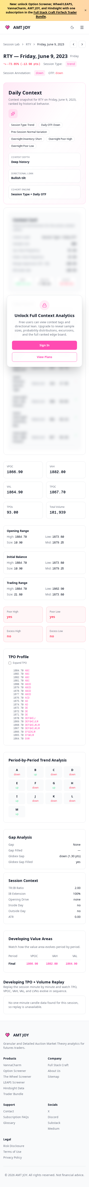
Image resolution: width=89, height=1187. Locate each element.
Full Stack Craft (58, 1065)
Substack (54, 1123)
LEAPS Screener (14, 1082)
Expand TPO (20, 663)
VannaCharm (12, 1065)
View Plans (44, 357)
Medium (53, 1128)
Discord (53, 1117)
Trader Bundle (13, 1094)
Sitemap (53, 1077)
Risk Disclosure (13, 1146)
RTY (28, 44)
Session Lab (11, 44)
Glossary (9, 1123)
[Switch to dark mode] (72, 27)
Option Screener (14, 1071)
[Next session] (82, 44)
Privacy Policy (12, 1157)
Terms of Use (12, 1152)
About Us (54, 1071)
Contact (8, 1111)
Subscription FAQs (16, 1117)
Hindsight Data (13, 1088)
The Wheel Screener (17, 1077)
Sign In (44, 345)
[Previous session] (73, 44)
